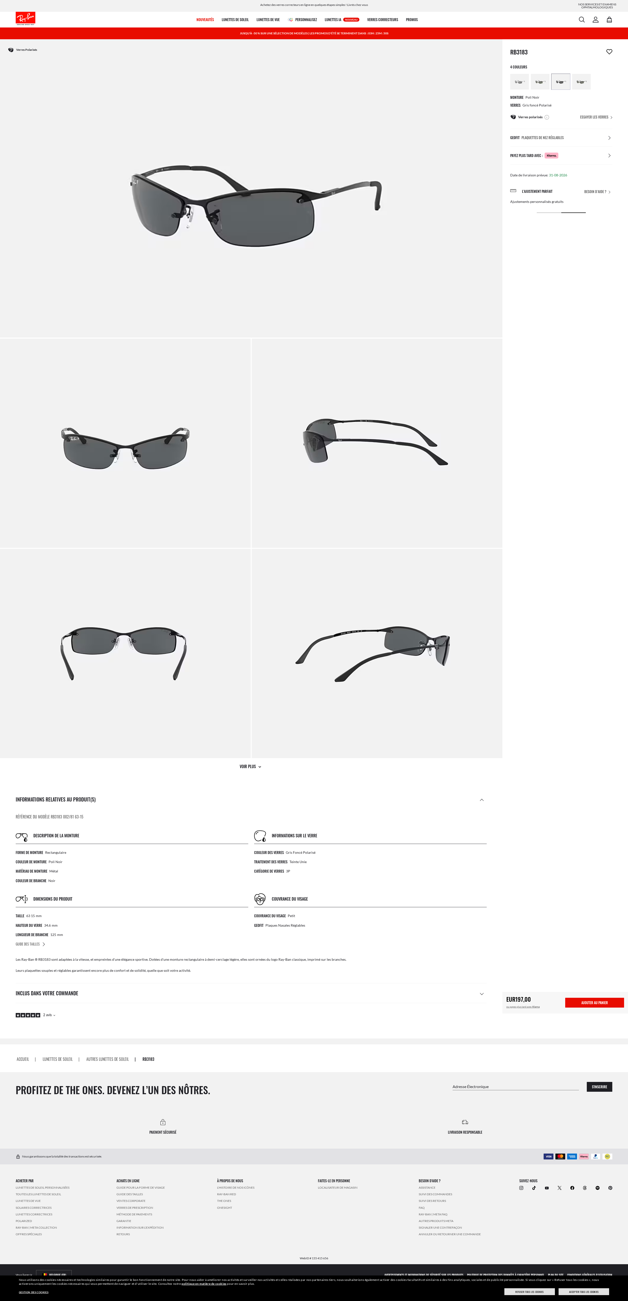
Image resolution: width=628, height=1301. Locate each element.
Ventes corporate (131, 1201)
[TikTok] (534, 1188)
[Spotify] (598, 1188)
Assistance (427, 1187)
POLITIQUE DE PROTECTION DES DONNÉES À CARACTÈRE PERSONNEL (505, 1275)
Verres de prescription (135, 1207)
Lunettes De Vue (28, 1201)
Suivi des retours (432, 1201)
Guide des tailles (130, 1194)
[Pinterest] (610, 1188)
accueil (23, 1059)
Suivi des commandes (435, 1194)
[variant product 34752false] (560, 82)
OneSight (224, 1207)
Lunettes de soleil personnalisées (42, 1187)
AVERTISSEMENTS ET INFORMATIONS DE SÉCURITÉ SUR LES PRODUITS (423, 1275)
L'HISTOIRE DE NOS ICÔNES (235, 1187)
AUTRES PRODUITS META (436, 1221)
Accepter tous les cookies (584, 1292)
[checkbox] (609, 52)
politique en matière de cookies (204, 1284)
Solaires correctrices (34, 1207)
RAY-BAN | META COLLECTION (36, 1228)
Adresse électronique (471, 1086)
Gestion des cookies (33, 1292)
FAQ (422, 1207)
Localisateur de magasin (337, 1187)
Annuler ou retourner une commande (450, 1234)
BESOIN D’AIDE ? (595, 192)
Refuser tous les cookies (529, 1292)
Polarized (24, 1221)
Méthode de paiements (134, 1214)
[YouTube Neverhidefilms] (547, 1188)
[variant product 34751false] (519, 82)
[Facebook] (572, 1188)
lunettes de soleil (58, 1059)
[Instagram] (521, 1188)
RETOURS (123, 1234)
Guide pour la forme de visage (141, 1187)
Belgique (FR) (57, 1275)
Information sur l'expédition (140, 1228)
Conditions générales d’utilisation (589, 1275)
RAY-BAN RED (226, 1194)
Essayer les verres (594, 116)
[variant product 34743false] (581, 82)
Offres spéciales (29, 1234)
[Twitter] (560, 1188)
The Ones (224, 1201)
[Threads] (585, 1188)
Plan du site (555, 1275)
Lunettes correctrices (34, 1214)
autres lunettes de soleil (107, 1059)
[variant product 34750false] (540, 82)
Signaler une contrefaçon (440, 1228)
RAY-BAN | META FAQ (433, 1214)
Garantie (124, 1221)
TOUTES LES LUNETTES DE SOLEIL (38, 1194)
